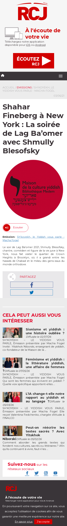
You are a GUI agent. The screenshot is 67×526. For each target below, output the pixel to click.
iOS (28, 45)
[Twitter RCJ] (36, 473)
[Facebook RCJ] (26, 473)
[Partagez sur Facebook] (31, 285)
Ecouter (18, 227)
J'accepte (43, 521)
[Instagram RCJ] (45, 473)
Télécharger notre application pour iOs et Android (29, 499)
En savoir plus (23, 521)
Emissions (24, 87)
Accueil (8, 87)
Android (40, 45)
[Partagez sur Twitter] (31, 292)
